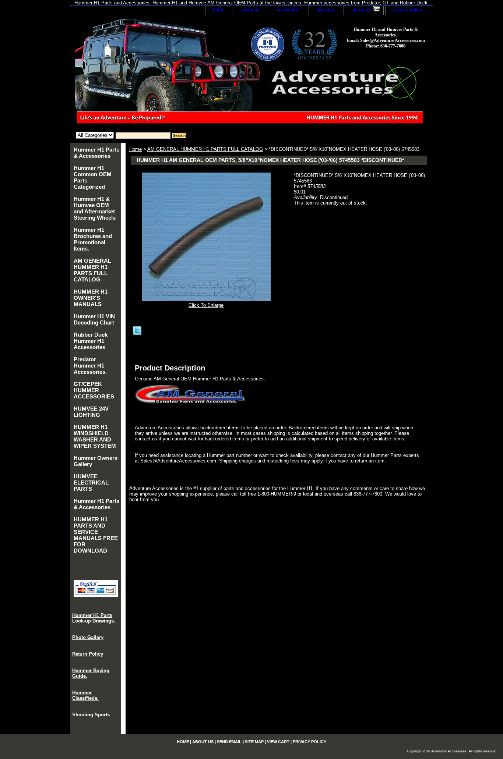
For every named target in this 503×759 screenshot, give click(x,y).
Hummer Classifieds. (85, 695)
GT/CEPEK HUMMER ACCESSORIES (94, 390)
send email (288, 10)
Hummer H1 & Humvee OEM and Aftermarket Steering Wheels (95, 208)
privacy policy (407, 10)
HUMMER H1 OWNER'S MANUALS (91, 297)
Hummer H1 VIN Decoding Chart (94, 319)
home (219, 10)
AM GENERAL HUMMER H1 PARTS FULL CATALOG (205, 149)
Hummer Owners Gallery (95, 461)
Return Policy (87, 654)
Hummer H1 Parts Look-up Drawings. (93, 618)
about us (251, 10)
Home (135, 149)
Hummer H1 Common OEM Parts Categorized (93, 177)
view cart (360, 10)
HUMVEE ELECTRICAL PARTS (91, 482)
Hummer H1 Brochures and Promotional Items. (93, 239)
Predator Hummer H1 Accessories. (90, 365)
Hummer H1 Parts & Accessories (96, 152)
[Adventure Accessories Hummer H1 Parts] (162, 73)
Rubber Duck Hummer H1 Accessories (91, 340)
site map (325, 10)
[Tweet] (137, 333)
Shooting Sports (91, 714)
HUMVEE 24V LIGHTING (91, 411)
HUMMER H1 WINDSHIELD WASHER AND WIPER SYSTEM (95, 436)
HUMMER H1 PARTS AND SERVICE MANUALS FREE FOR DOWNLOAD (96, 535)
